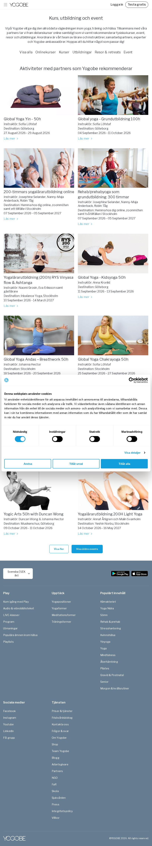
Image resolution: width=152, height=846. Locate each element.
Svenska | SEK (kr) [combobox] (16, 573)
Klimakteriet (108, 601)
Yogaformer (59, 608)
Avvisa (28, 463)
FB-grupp (9, 737)
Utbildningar (82, 52)
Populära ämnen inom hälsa (20, 635)
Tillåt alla (124, 463)
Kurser (64, 52)
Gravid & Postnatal (112, 675)
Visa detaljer (132, 452)
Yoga (103, 648)
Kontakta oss (60, 724)
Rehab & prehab (110, 621)
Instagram (9, 717)
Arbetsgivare (60, 764)
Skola (55, 791)
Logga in (117, 4)
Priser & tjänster (62, 711)
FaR (54, 784)
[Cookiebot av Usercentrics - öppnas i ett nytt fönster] (131, 380)
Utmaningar (10, 628)
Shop (55, 744)
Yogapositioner (61, 601)
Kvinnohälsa (107, 635)
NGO (55, 777)
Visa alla (25, 52)
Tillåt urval (76, 463)
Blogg (55, 757)
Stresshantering (110, 628)
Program (8, 621)
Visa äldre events (87, 548)
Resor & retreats (107, 52)
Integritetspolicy (62, 811)
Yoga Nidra (107, 608)
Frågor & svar (60, 731)
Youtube (8, 724)
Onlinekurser (45, 52)
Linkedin (8, 731)
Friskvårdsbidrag (62, 717)
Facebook (9, 711)
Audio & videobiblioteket (18, 608)
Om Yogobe (59, 737)
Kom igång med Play (16, 601)
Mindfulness (108, 655)
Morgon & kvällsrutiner (114, 688)
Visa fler (59, 548)
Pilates (104, 668)
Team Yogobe (60, 751)
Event (128, 52)
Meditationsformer (64, 615)
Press (55, 804)
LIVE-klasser (11, 615)
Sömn (104, 615)
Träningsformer (61, 621)
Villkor (56, 817)
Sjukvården (59, 797)
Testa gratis (137, 4)
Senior (104, 681)
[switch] (57, 439)
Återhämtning (109, 661)
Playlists (8, 641)
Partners (57, 771)
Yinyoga (105, 641)
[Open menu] (5, 5)
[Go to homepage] (19, 4)
